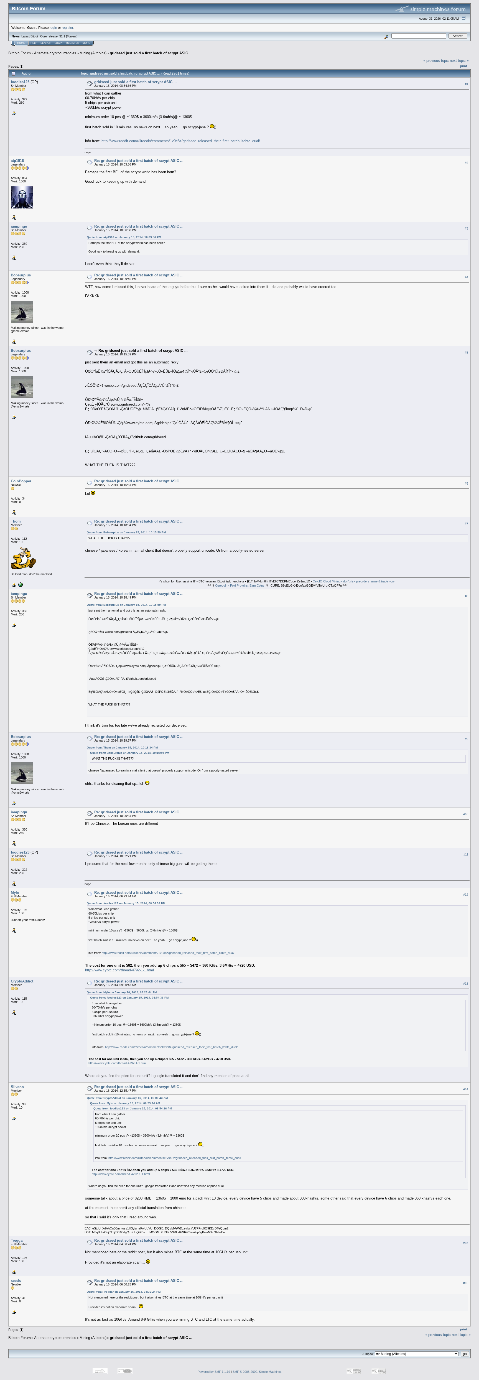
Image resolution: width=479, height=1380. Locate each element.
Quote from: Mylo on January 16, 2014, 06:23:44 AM (122, 992)
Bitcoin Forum (19, 53)
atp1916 (17, 161)
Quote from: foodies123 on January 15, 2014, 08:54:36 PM (126, 903)
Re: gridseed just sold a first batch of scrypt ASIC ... (139, 161)
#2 (466, 162)
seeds (16, 1281)
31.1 (62, 36)
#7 (466, 523)
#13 (465, 983)
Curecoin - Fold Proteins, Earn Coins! (240, 585)
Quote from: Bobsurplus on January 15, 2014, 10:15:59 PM (126, 532)
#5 (466, 353)
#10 (465, 814)
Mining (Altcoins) (93, 53)
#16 (465, 1283)
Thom (16, 521)
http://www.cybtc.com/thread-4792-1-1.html (119, 970)
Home (21, 43)
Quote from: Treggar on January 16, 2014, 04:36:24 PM (123, 1291)
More (86, 43)
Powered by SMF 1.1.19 (214, 1371)
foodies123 (20, 82)
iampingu (19, 226)
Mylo (15, 892)
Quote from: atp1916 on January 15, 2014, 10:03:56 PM (124, 237)
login (53, 27)
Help (33, 43)
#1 (466, 84)
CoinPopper (21, 481)
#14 (465, 1089)
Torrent (72, 36)
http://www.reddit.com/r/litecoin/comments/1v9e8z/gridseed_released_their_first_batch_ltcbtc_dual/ (180, 141)
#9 (466, 738)
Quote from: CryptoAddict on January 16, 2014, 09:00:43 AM (127, 1097)
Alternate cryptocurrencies (55, 53)
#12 (465, 894)
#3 (466, 228)
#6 (466, 483)
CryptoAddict (22, 981)
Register (72, 43)
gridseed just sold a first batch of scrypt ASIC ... (151, 53)
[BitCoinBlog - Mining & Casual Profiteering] (20, 584)
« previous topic (436, 60)
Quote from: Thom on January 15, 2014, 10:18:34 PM (122, 747)
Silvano (17, 1087)
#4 (466, 277)
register (67, 27)
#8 (466, 596)
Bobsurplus (21, 275)
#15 (465, 1242)
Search (45, 43)
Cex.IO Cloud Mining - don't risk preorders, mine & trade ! (354, 581)
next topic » (459, 60)
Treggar (17, 1240)
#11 (465, 854)
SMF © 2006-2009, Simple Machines (257, 1371)
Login (59, 43)
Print (463, 66)
